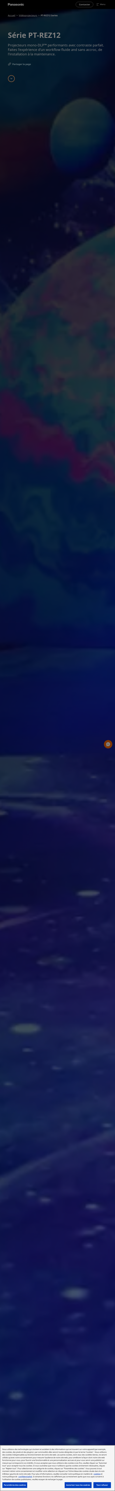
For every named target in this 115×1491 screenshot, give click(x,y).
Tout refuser (102, 1485)
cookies (97, 1474)
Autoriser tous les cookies (78, 1485)
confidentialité (25, 1476)
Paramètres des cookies (15, 1485)
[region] (57, 1468)
